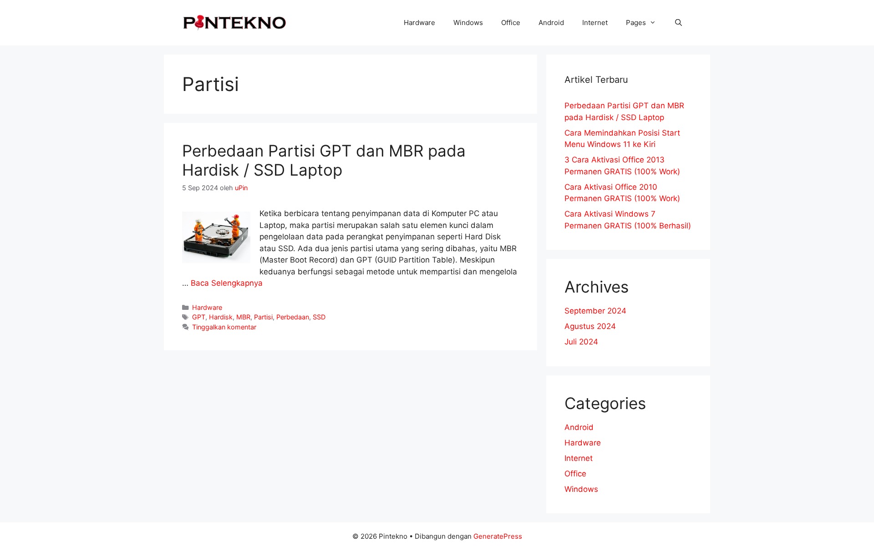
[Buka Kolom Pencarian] (678, 22)
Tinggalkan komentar (224, 327)
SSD (319, 317)
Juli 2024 (581, 341)
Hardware (419, 22)
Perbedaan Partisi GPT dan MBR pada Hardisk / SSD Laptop (324, 160)
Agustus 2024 (590, 326)
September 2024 (595, 310)
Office (510, 22)
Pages (636, 22)
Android (551, 22)
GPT (198, 317)
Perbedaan (292, 317)
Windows (468, 22)
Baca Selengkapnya (227, 283)
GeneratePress (497, 536)
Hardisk (221, 317)
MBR (243, 317)
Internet (595, 22)
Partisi (263, 317)
